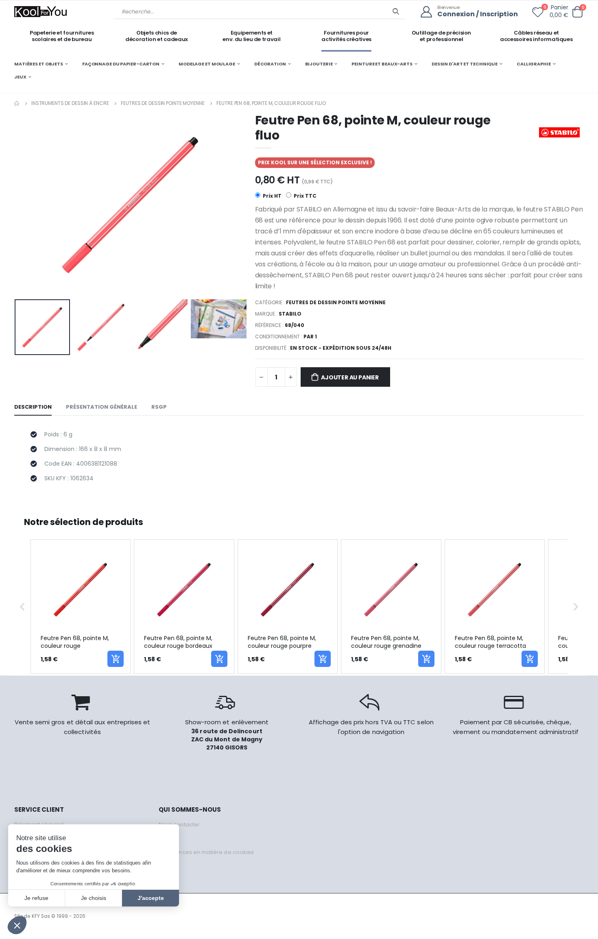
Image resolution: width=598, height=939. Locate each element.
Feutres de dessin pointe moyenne (162, 103)
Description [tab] (33, 407)
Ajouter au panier (349, 377)
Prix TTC (304, 195)
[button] (577, 12)
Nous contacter (179, 824)
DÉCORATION (270, 64)
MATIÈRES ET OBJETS (38, 64)
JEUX (20, 77)
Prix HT (272, 195)
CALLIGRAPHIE (534, 64)
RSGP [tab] (159, 407)
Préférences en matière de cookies (206, 852)
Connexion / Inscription (477, 14)
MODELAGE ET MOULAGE (207, 64)
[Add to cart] (115, 659)
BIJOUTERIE (319, 64)
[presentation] (27, 205)
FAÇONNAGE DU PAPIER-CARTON (120, 64)
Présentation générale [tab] (101, 407)
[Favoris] (537, 14)
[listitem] (81, 606)
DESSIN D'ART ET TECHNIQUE (465, 64)
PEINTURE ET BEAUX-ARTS (381, 64)
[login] (429, 12)
